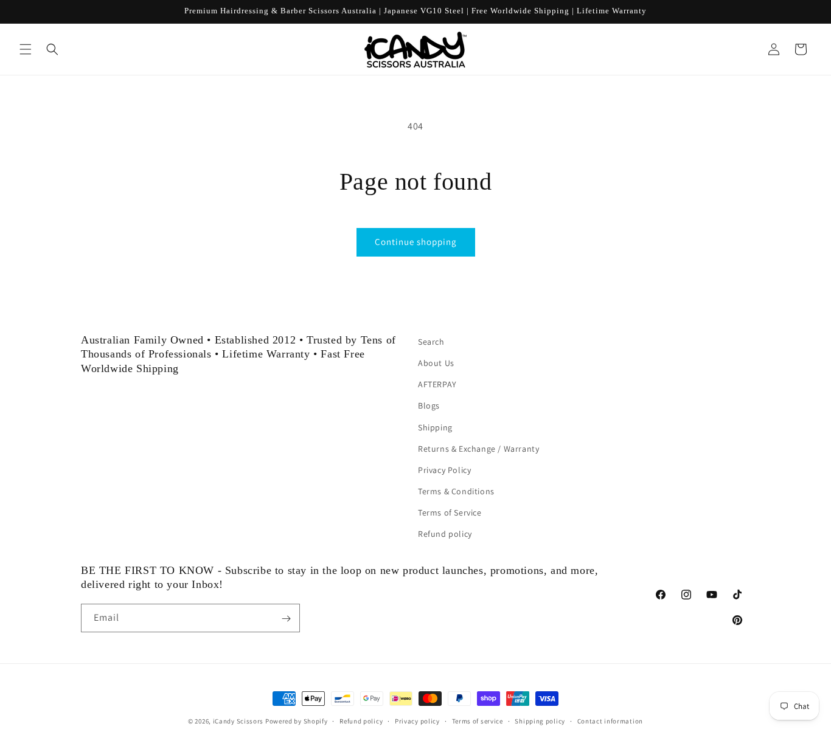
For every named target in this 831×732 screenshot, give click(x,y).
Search (431, 341)
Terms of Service (450, 512)
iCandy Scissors (238, 721)
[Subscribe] (286, 618)
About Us (436, 362)
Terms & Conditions (456, 491)
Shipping (435, 427)
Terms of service (477, 720)
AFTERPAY (437, 384)
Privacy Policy (444, 469)
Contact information (610, 720)
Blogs (429, 406)
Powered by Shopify (296, 721)
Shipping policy (540, 720)
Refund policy (445, 534)
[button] (25, 49)
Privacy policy (417, 720)
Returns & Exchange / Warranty (478, 448)
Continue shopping (416, 241)
